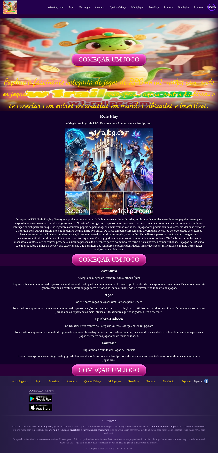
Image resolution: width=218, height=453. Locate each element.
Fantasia (168, 7)
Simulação (183, 7)
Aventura (100, 7)
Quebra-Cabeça (118, 7)
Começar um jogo (109, 59)
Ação (71, 7)
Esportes (198, 7)
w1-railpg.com (56, 7)
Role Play (154, 7)
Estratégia (84, 7)
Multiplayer (137, 7)
